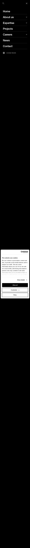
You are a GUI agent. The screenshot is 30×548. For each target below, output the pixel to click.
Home (6, 11)
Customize (14, 290)
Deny (15, 295)
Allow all (15, 285)
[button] (3, 3)
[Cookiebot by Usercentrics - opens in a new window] (21, 252)
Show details (21, 280)
